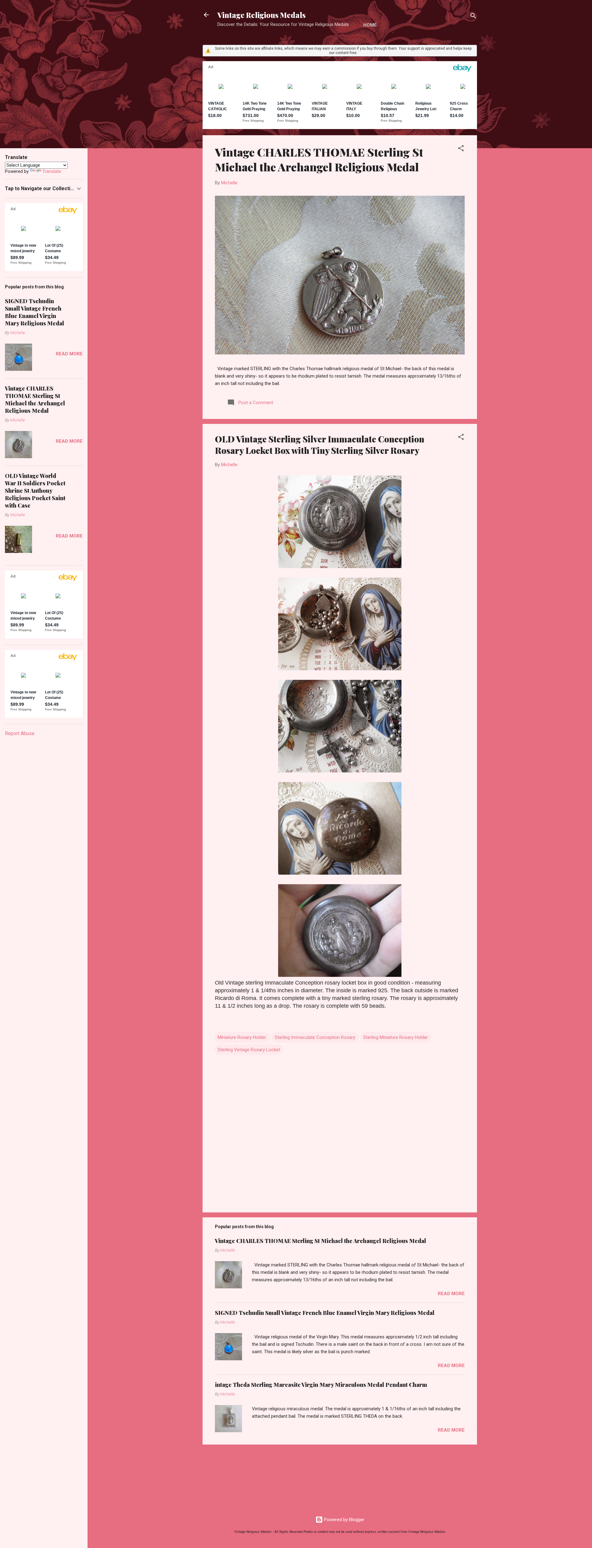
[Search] (473, 16)
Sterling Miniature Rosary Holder (395, 1037)
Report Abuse (20, 733)
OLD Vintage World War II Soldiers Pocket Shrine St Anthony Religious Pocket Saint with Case (35, 490)
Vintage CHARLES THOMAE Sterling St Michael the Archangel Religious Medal (319, 159)
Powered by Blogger (343, 1519)
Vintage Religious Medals (261, 15)
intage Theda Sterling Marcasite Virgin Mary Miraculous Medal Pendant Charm (321, 1384)
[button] (461, 149)
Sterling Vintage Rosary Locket (249, 1049)
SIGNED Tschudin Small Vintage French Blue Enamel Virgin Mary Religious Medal (324, 1312)
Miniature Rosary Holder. (242, 1037)
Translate (51, 171)
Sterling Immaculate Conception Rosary (315, 1037)
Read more (451, 1293)
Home (370, 25)
